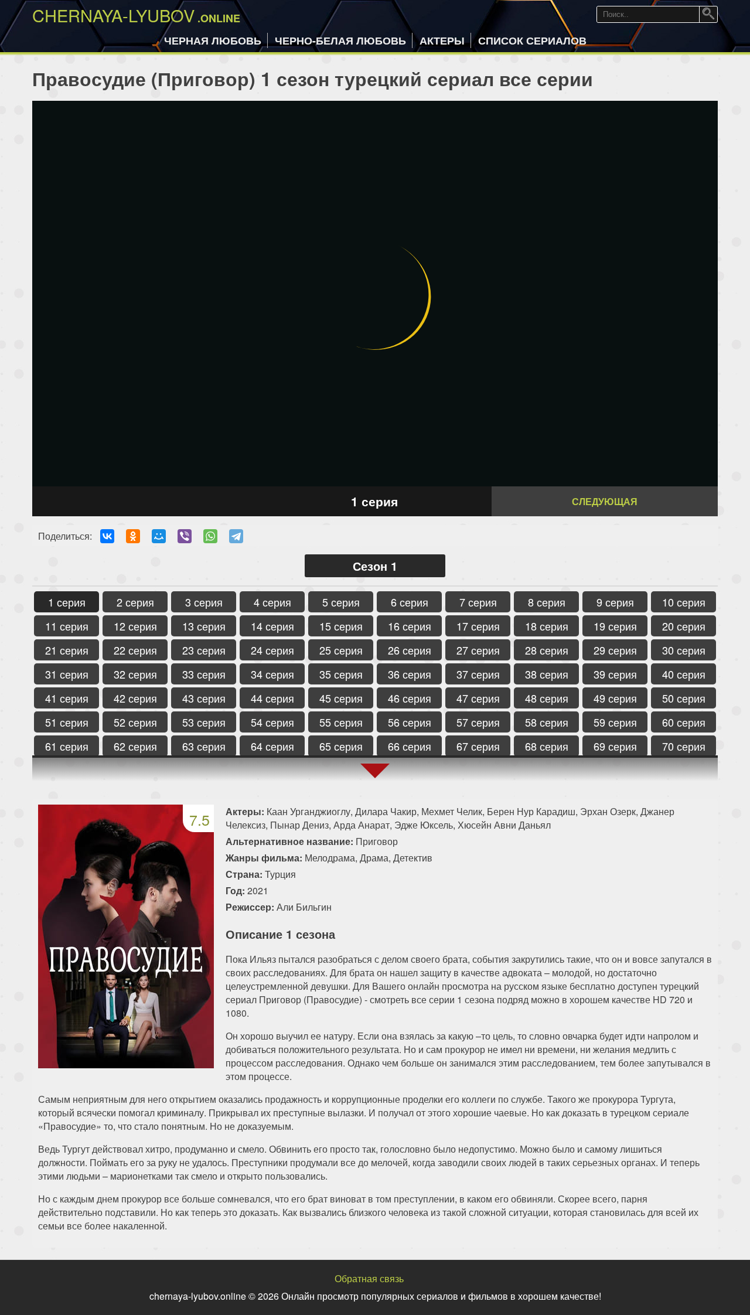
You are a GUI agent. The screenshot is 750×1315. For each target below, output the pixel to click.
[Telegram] (236, 536)
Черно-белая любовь (340, 40)
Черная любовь (212, 40)
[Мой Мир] (159, 536)
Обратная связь (369, 1278)
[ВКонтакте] (107, 536)
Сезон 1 (375, 565)
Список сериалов (532, 40)
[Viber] (185, 536)
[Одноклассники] (133, 536)
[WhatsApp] (210, 536)
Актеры (442, 40)
